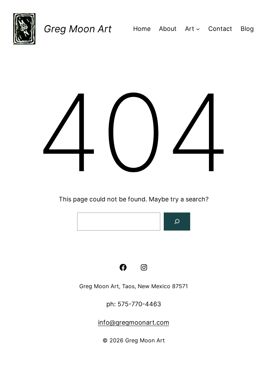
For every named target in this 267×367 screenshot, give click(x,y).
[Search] (177, 221)
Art (189, 28)
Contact (220, 28)
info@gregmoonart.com (133, 322)
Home (142, 28)
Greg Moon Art (78, 29)
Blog (247, 28)
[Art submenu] (198, 29)
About (168, 28)
